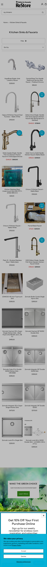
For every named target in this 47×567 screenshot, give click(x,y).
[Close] (43, 515)
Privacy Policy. (16, 545)
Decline (23, 556)
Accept (23, 551)
